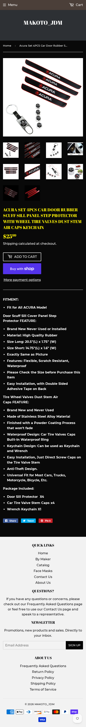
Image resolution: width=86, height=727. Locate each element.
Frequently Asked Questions (43, 666)
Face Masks (43, 571)
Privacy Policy (43, 678)
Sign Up (74, 645)
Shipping (10, 244)
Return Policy (43, 672)
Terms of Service (43, 689)
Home (7, 45)
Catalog (43, 565)
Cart (79, 5)
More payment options (22, 280)
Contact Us (43, 577)
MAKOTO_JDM (43, 22)
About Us (43, 583)
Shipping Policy (43, 683)
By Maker (43, 559)
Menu (12, 5)
